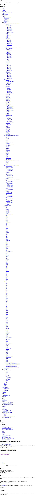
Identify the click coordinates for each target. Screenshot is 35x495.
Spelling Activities (9, 91)
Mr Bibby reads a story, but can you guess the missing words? (12, 367)
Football (5, 415)
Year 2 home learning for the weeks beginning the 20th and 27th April (11, 135)
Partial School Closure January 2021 (6, 439)
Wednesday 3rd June (8, 109)
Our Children (3, 16)
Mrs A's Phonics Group (9, 107)
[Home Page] (0, 1)
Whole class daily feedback (9, 348)
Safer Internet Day (8, 240)
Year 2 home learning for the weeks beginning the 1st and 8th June (11, 165)
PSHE (6, 247)
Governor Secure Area (5, 15)
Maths (6, 168)
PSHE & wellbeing (8, 211)
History (6, 253)
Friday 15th (7, 71)
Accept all (4, 494)
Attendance (4, 401)
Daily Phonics (7, 241)
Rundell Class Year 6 (6, 21)
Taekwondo (5, 413)
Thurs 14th (7, 156)
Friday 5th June (7, 113)
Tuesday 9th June (8, 103)
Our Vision (3, 8)
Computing (7, 231)
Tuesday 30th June (8, 94)
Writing (6, 376)
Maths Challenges (8, 36)
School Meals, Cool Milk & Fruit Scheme (7, 410)
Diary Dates (4, 406)
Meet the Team (4, 11)
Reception (5, 206)
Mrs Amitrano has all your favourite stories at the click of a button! (13, 364)
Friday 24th (7, 33)
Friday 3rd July (7, 96)
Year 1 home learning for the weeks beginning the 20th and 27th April (11, 23)
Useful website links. (8, 143)
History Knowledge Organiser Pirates (10, 81)
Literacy (7, 208)
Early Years (7, 371)
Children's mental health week (9, 343)
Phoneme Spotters (9, 89)
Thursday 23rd (7, 31)
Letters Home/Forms (4, 433)
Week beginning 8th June (10, 175)
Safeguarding (4, 396)
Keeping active (7, 209)
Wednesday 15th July (8, 130)
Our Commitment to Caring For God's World (8, 12)
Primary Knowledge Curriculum (7, 370)
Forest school (7, 178)
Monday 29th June (8, 93)
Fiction (8, 59)
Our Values (4, 10)
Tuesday (7, 220)
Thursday (7, 221)
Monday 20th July (8, 127)
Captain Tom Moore (8, 150)
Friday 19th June (7, 102)
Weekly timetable (7, 324)
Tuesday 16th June (8, 100)
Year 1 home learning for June (7, 79)
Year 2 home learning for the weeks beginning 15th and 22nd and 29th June (12, 179)
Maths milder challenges (8, 159)
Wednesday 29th (7, 148)
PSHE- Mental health (8, 172)
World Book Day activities (8, 222)
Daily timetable (7, 137)
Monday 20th (7, 26)
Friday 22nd (7, 163)
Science (6, 199)
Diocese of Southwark (5, 14)
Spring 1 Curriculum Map (8, 357)
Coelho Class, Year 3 (6, 19)
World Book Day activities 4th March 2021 (9, 362)
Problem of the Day (10, 195)
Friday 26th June (7, 99)
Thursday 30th (7, 44)
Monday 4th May (8, 72)
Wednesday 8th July (8, 133)
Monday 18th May (8, 49)
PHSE (6, 229)
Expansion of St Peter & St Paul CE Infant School (8, 402)
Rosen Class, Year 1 (6, 18)
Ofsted (3, 393)
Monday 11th (7, 64)
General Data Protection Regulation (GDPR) (8, 412)
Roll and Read (8, 90)
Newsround (7, 141)
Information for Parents (4, 400)
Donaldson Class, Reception (7, 17)
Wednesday (7, 312)
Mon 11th (7, 154)
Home (2, 443)
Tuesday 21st (7, 138)
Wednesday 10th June (8, 104)
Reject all (1, 494)
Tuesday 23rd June (8, 97)
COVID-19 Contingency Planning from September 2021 (8, 438)
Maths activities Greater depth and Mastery (10, 144)
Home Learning (4, 22)
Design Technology (8, 246)
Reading (7, 248)
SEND (3, 13)
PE (4, 386)
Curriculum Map (7, 24)
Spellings (7, 237)
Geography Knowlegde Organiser (9, 25)
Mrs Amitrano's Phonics (9, 29)
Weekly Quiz (7, 333)
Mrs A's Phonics (9, 27)
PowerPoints (8, 88)
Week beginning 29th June (10, 181)
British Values (4, 397)
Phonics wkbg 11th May (8, 158)
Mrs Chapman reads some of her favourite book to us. (11, 366)
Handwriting (7, 228)
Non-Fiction (8, 60)
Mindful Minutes (7, 62)
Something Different (8, 38)
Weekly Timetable (8, 332)
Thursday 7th (7, 153)
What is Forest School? (6, 388)
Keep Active (7, 126)
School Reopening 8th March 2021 (7, 417)
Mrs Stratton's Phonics (9, 28)
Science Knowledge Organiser (9, 48)
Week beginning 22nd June (10, 184)
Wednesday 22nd (7, 139)
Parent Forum (4, 407)
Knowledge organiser (8, 136)
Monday (7, 219)
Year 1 (5, 214)
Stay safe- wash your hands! (9, 174)
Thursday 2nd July (8, 95)
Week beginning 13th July (10, 196)
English (6, 182)
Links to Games (9, 118)
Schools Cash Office (5, 411)
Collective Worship (6, 368)
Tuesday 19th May (8, 51)
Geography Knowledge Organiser (9, 356)
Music (6, 227)
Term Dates (4, 405)
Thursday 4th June (8, 111)
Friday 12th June (7, 105)
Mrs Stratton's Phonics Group (10, 32)
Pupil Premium (4, 392)
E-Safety (4, 399)
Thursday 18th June (8, 101)
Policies (4, 408)
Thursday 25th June (8, 98)
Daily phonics (7, 232)
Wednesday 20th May (8, 53)
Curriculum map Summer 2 (9, 166)
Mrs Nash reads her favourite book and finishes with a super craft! (13, 363)
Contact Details (3, 425)
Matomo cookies (4, 485)
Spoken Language (8, 379)
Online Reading (9, 377)
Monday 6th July (7, 132)
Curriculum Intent (5, 369)
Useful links (7, 213)
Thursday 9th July (8, 134)
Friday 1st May (7, 46)
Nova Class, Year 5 (6, 20)
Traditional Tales (9, 35)
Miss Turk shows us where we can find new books (11, 365)
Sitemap (2, 462)
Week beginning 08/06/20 (10, 169)
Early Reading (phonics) (5, 387)
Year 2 (5, 281)
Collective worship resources (7, 205)
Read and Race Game (9, 119)
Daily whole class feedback (9, 337)
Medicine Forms (5, 409)
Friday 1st (7, 149)
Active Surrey (7, 187)
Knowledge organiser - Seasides (9, 167)
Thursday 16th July (8, 131)
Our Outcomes (3, 391)
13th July (8, 204)
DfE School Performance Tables (6, 395)
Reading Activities (8, 58)
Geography (7, 176)
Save (6, 494)
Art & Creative (7, 210)
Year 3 (6, 382)
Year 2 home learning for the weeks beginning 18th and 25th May (11, 160)
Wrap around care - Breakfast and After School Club (8, 404)
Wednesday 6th (7, 152)
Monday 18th (7, 161)
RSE (3, 398)
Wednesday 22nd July (8, 128)
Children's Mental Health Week (9, 251)
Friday (6, 315)
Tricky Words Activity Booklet (10, 122)
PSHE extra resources (8, 145)
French (5, 414)
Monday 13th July (8, 129)
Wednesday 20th (7, 162)
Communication (6, 390)
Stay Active (7, 37)
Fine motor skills (7, 212)
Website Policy (3, 463)
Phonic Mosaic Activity (9, 121)
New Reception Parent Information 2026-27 (8, 403)
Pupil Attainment (5, 394)
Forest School (7, 63)
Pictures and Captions (9, 92)
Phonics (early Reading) (8, 375)
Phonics (6, 87)
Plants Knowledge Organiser (9, 115)
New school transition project (9, 193)
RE (4, 383)
